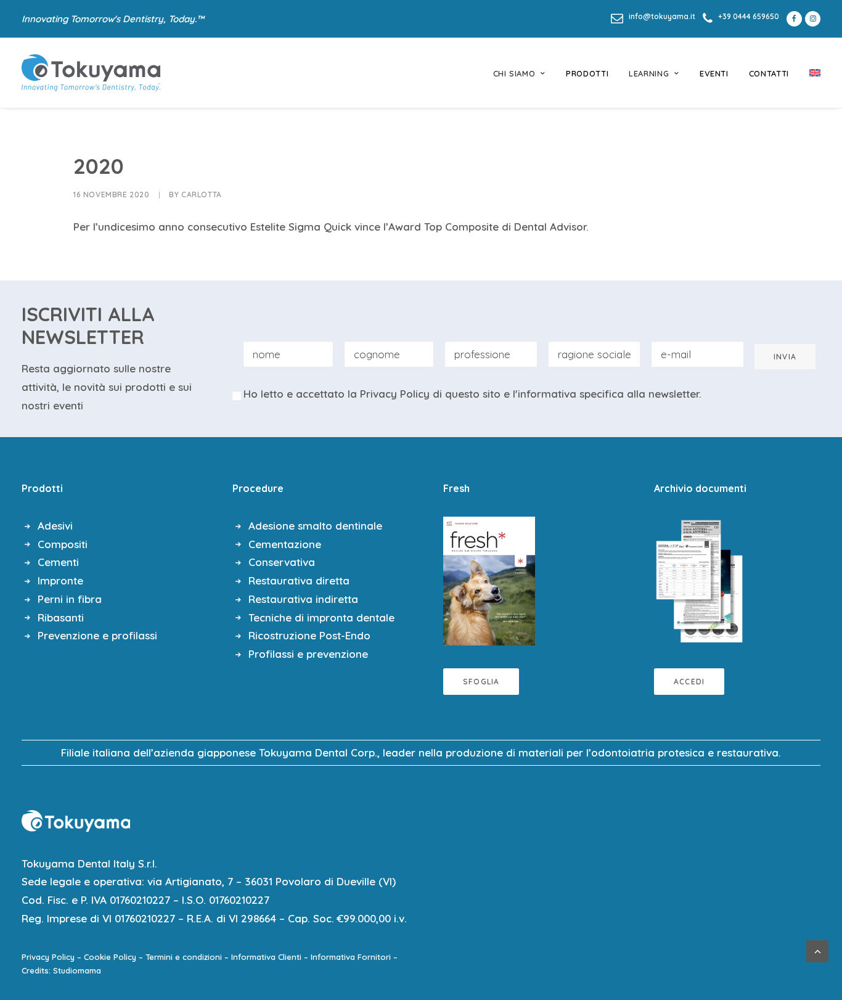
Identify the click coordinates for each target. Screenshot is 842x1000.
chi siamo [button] (514, 73)
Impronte (60, 580)
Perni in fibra (70, 598)
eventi (714, 73)
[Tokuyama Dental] (91, 72)
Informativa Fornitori (351, 957)
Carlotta (201, 194)
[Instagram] (812, 19)
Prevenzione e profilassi (97, 635)
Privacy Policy (395, 393)
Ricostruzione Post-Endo (309, 635)
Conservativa (281, 561)
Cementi (58, 561)
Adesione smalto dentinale (315, 525)
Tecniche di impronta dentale (321, 617)
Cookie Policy (110, 957)
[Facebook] (792, 19)
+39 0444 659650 (748, 16)
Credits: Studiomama (61, 970)
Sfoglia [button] (481, 681)
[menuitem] (653, 16)
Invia (785, 356)
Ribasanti (61, 617)
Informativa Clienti (266, 957)
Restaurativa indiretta (303, 598)
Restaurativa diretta (298, 580)
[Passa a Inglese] (810, 73)
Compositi (63, 544)
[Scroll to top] (817, 949)
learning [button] (649, 73)
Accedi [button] (689, 681)
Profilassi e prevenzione (308, 653)
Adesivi (55, 525)
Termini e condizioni (183, 957)
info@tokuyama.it (662, 16)
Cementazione (284, 544)
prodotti (587, 73)
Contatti (769, 73)
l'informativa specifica (568, 393)
